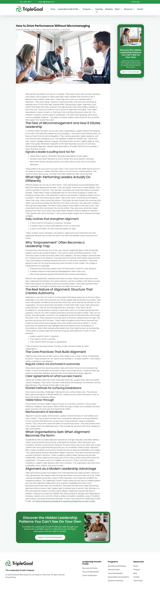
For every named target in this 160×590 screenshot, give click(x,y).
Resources (128, 9)
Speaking (109, 9)
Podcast (136, 569)
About (117, 9)
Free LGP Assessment (90, 572)
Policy (13, 577)
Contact (140, 9)
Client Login (135, 1)
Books (135, 566)
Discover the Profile (89, 568)
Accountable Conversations (118, 577)
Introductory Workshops (117, 566)
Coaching (99, 9)
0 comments (65, 30)
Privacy (8, 577)
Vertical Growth (114, 569)
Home (53, 9)
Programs (87, 9)
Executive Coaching (115, 580)
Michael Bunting (23, 30)
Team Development (115, 573)
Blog (135, 573)
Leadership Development (50, 30)
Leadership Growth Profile (68, 9)
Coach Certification (89, 575)
